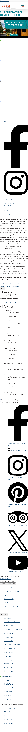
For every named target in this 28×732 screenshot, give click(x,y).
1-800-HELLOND (5, 579)
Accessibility (8, 695)
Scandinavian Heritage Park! (10, 286)
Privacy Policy (8, 692)
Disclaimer (7, 680)
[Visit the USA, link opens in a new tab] (10, 671)
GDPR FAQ (7, 699)
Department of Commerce (12, 688)
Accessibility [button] (8, 310)
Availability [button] (7, 341)
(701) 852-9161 (9, 199)
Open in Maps (4, 302)
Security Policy (8, 684)
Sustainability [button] (8, 392)
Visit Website (4, 122)
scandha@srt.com (9, 214)
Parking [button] (6, 375)
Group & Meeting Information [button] (13, 363)
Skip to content (4, 1)
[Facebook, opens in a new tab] (16, 168)
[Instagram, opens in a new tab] (16, 194)
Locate (3, 288)
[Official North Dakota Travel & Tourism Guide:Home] (5, 6)
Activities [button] (7, 333)
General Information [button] (10, 348)
